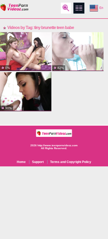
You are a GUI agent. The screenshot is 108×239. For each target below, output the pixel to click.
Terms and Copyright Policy (70, 162)
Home (21, 162)
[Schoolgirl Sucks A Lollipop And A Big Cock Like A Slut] (25, 91)
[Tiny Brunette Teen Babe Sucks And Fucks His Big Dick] (78, 51)
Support (38, 162)
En (101, 8)
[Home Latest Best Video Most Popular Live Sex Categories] (78, 8)
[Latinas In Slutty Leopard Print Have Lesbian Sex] (25, 51)
